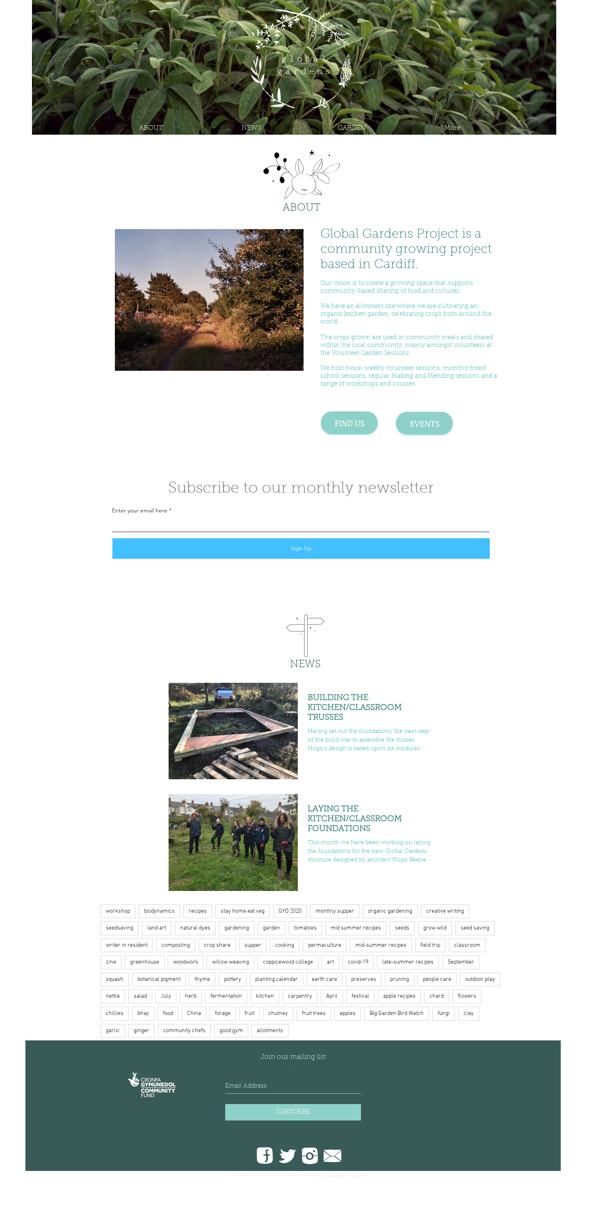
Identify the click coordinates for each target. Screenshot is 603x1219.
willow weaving (230, 962)
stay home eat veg (243, 911)
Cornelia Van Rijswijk (341, 1175)
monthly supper (334, 911)
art (330, 962)
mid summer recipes (356, 928)
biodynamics (159, 911)
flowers (467, 996)
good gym (231, 1030)
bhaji (143, 1013)
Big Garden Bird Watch (397, 1013)
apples (348, 1013)
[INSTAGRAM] (310, 1155)
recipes (198, 911)
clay (469, 1013)
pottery (232, 979)
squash (114, 979)
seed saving (475, 928)
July (166, 996)
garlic (113, 1030)
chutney (278, 1013)
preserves (363, 979)
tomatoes (305, 928)
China (194, 1013)
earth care (324, 979)
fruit (249, 1013)
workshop (118, 911)
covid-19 (358, 962)
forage (223, 1013)
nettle (113, 996)
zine (111, 962)
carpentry (300, 996)
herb (190, 996)
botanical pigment (158, 979)
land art (156, 928)
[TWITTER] (287, 1155)
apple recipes (399, 996)
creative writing (445, 911)
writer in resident (127, 945)
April (332, 996)
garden (271, 928)
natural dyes (195, 928)
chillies (114, 1013)
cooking (284, 945)
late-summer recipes (408, 962)
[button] (352, 128)
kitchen (265, 996)
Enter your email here (139, 510)
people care (437, 979)
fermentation (226, 996)
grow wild (435, 928)
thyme (202, 979)
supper (252, 945)
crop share (217, 945)
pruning (399, 979)
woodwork (185, 962)
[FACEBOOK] (265, 1155)
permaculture (324, 945)
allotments (270, 1030)
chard (436, 996)
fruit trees (314, 1013)
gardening (236, 928)
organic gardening (390, 911)
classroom (467, 945)
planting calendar (276, 979)
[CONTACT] (332, 1155)
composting (176, 945)
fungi (444, 1013)
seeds (402, 928)
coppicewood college (288, 962)
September (461, 962)
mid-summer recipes (381, 945)
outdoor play (480, 979)
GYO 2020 (290, 911)
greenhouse (144, 962)
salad (140, 996)
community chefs (184, 1030)
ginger (141, 1030)
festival (360, 996)
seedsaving (119, 928)
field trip (430, 945)
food (168, 1013)
